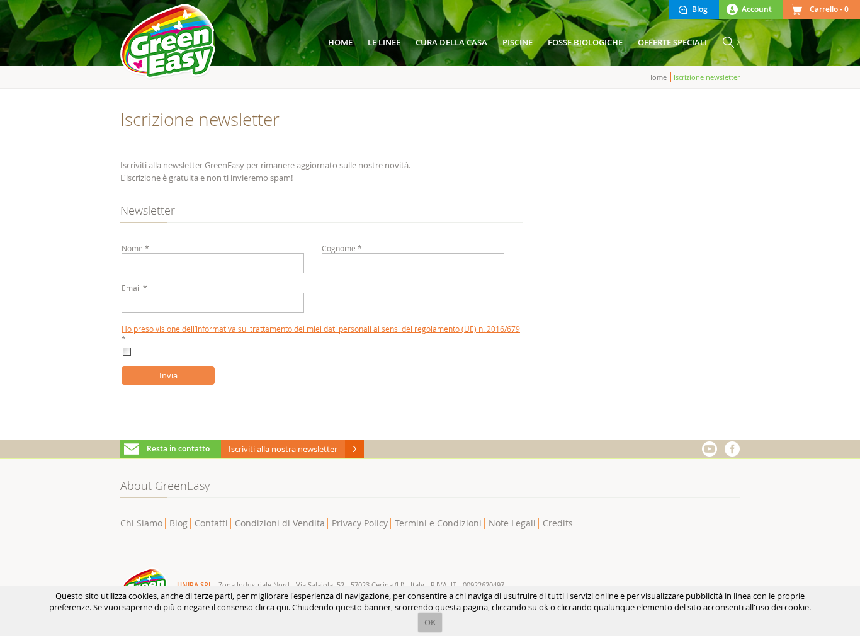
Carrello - (829, 9)
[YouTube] (709, 449)
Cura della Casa (451, 42)
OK (430, 622)
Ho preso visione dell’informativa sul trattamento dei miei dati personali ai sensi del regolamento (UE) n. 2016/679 (321, 329)
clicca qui (271, 607)
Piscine (517, 42)
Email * (134, 288)
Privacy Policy (360, 523)
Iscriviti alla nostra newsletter (283, 449)
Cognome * (342, 248)
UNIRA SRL (194, 584)
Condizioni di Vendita (280, 523)
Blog (178, 523)
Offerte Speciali (672, 42)
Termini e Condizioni (438, 523)
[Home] (168, 42)
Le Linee (384, 42)
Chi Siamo (141, 523)
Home (657, 77)
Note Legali (512, 523)
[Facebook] (732, 449)
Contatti (211, 523)
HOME (340, 42)
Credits (558, 523)
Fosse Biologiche (585, 42)
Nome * (135, 248)
